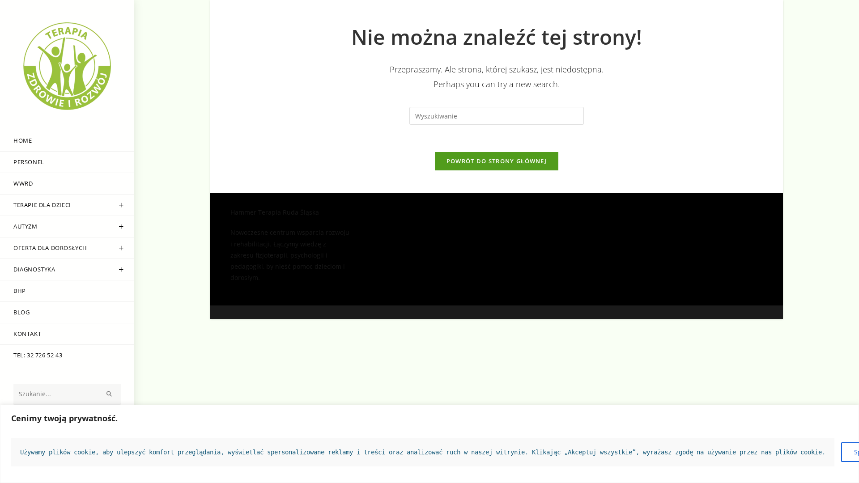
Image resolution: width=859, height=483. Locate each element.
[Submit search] (109, 394)
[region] (429, 444)
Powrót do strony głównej (497, 161)
